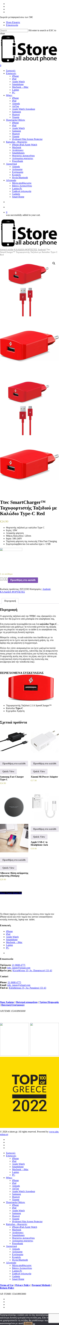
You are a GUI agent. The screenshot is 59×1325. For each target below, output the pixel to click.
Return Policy (7, 1288)
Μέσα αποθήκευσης (21, 1265)
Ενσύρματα (17, 1254)
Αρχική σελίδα (6, 249)
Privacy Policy (22, 1285)
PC (7, 947)
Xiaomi (15, 1199)
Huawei (16, 1197)
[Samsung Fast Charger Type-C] (14, 741)
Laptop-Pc (17, 1271)
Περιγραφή (10, 601)
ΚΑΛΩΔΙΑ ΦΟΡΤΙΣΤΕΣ (25, 249)
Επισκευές (11, 1155)
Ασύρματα (17, 1251)
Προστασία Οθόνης (15, 1202)
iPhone (9, 931)
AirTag (15, 1188)
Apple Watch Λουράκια (23, 1191)
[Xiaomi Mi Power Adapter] (45, 741)
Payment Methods (41, 1285)
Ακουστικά (11, 1246)
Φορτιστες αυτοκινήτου (23, 1238)
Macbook (16, 1229)
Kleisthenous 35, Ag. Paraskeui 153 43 (27, 988)
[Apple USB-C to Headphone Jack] (45, 807)
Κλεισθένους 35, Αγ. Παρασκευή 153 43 (32, 970)
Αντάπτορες (17, 1232)
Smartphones (18, 1235)
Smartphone (12, 939)
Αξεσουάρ (11, 1262)
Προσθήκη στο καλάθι (23, 580)
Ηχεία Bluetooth (20, 1260)
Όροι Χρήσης (7, 1002)
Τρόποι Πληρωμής (49, 1002)
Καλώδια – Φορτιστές (16, 1224)
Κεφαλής (16, 1257)
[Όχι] (34, 1324)
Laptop (9, 945)
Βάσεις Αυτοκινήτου (22, 1268)
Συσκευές (10, 1153)
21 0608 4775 (18, 965)
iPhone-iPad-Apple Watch (24, 1227)
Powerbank (17, 1243)
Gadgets (16, 1276)
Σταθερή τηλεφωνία (21, 1273)
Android (42, 249)
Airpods (16, 1186)
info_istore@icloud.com (18, 967)
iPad (8, 934)
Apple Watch (12, 937)
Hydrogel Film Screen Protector (27, 1221)
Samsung (16, 1194)
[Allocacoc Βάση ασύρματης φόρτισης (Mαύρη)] (14, 822)
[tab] (10, 601)
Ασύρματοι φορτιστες (22, 1240)
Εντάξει (28, 1323)
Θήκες (9, 1177)
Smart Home (18, 1279)
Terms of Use (6, 1285)
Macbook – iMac (14, 942)
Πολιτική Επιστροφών (13, 1005)
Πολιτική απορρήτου (27, 1002)
